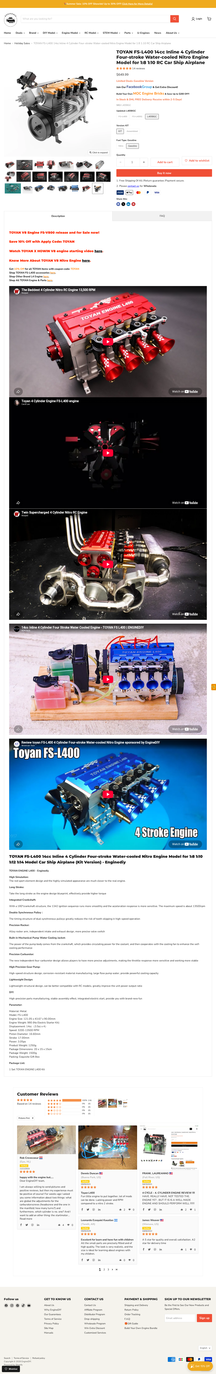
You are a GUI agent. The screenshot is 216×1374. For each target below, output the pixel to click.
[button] (197, 19)
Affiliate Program (93, 1309)
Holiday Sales (22, 43)
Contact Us (90, 1305)
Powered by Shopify (13, 1364)
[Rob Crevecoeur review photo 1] (46, 1139)
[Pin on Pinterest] (133, 204)
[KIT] (120, 135)
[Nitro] (121, 149)
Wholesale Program (95, 1323)
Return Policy (131, 1309)
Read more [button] (26, 1219)
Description (58, 216)
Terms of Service (53, 1319)
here (98, 251)
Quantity (120, 155)
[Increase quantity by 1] (144, 162)
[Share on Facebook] (118, 204)
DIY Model (49, 33)
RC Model (91, 33)
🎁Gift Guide (131, 1323)
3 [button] (108, 1269)
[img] (46, 1172)
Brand (33, 33)
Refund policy (38, 1358)
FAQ (162, 216)
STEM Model (110, 33)
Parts (127, 33)
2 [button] (104, 1269)
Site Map (48, 1328)
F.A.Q (127, 1319)
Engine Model (70, 33)
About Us (172, 33)
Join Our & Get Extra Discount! (147, 87)
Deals (19, 33)
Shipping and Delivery (136, 1305)
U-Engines (143, 33)
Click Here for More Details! (137, 3)
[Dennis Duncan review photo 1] (107, 1147)
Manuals (48, 1332)
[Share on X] (123, 204)
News (157, 33)
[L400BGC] (152, 120)
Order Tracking (132, 1314)
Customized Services (95, 1332)
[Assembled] (133, 135)
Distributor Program (94, 1314)
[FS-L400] (123, 120)
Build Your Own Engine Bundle (140, 1328)
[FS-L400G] (137, 120)
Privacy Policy (51, 1323)
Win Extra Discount (94, 1328)
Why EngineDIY (52, 1309)
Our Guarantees (52, 1314)
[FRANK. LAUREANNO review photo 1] (169, 1147)
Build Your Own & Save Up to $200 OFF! (152, 93)
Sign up (204, 1318)
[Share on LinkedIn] (128, 204)
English (203, 1347)
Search (7, 1358)
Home (7, 33)
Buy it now (164, 173)
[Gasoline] (133, 149)
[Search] (174, 18)
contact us (133, 186)
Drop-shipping (92, 1319)
